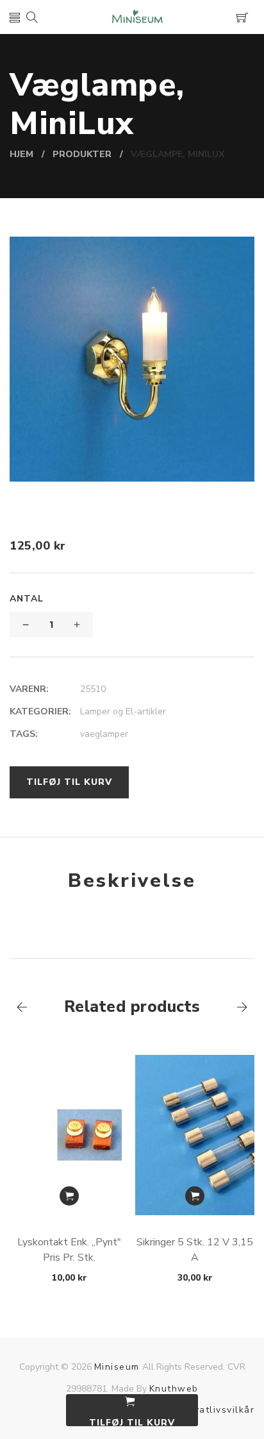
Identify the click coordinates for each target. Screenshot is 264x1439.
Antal (27, 599)
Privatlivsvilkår (217, 1410)
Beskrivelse (132, 881)
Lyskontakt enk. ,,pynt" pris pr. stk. (69, 1250)
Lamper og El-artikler (123, 711)
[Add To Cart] (69, 1196)
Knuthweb (174, 1389)
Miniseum (117, 1367)
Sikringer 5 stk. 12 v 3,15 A (194, 1250)
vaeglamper (104, 734)
